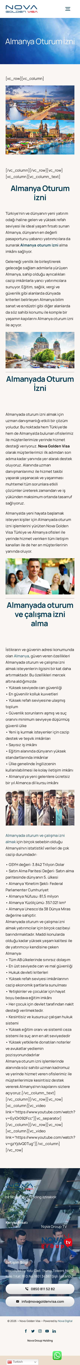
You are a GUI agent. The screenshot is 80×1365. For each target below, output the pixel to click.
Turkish (17, 1361)
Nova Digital (65, 1321)
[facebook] (26, 1331)
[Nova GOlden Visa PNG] (22, 6)
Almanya (21, 655)
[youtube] (47, 1331)
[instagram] (40, 1331)
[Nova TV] (56, 1235)
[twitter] (33, 1331)
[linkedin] (54, 1331)
